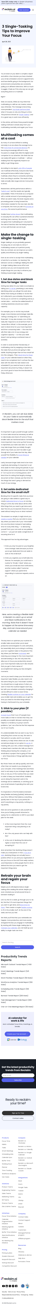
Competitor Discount (9, 1266)
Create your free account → (17, 1034)
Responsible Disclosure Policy (11, 1295)
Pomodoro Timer (24, 1262)
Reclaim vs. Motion (24, 1146)
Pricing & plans (7, 1253)
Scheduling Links (7, 1154)
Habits (4, 1144)
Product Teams (7, 1187)
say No (28, 743)
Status (31, 1295)
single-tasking (24, 115)
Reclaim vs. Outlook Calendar (25, 1159)
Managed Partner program (24, 1234)
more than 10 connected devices (15, 148)
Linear (20, 1204)
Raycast (21, 1207)
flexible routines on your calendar (19, 694)
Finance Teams (7, 1203)
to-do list (12, 289)
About (20, 1223)
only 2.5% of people (25, 168)
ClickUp (20, 1200)
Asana (20, 1194)
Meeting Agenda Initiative (8, 1228)
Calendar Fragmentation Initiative (7, 1221)
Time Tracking (7, 1170)
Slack (20, 1181)
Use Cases (5, 1177)
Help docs (21, 1258)
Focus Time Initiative (9, 1216)
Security (4, 1292)
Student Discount (8, 1256)
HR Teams (5, 1200)
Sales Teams (6, 1193)
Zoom (20, 1184)
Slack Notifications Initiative (8, 1236)
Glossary (21, 1252)
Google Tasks (23, 1187)
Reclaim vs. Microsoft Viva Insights (25, 1164)
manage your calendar (9, 928)
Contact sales (18, 1118)
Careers (21, 1227)
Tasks (4, 1148)
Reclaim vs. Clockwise (22, 1142)
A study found (6, 715)
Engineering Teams (8, 1190)
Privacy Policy (21, 1292)
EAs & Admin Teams (9, 1206)
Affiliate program (24, 1239)
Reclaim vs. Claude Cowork (25, 1170)
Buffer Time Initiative (9, 1232)
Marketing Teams (8, 1197)
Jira (19, 1197)
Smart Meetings (7, 1151)
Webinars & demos (25, 1255)
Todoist (21, 1191)
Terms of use (12, 1292)
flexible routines (26, 907)
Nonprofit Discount (8, 1259)
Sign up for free (18, 1113)
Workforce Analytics (9, 1174)
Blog (19, 1249)
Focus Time (6, 1141)
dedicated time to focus (14, 501)
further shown (15, 214)
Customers (22, 1230)
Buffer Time (6, 1161)
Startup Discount (8, 1263)
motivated (22, 653)
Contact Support (24, 1220)
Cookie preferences (8, 1298)
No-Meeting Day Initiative (7, 1242)
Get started (24, 10)
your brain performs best (21, 109)
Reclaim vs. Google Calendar (25, 1154)
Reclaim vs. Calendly (25, 1149)
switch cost (6, 191)
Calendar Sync (7, 1157)
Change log (24, 1295)
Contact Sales (23, 1217)
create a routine (6, 519)
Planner (4, 1167)
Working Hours (7, 1164)
